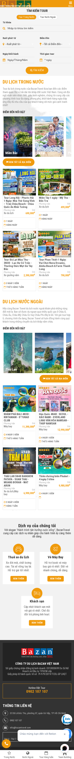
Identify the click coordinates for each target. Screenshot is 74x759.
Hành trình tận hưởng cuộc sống (15, 6)
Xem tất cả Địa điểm (19, 162)
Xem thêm (18, 578)
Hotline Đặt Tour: (37, 687)
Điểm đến (44, 38)
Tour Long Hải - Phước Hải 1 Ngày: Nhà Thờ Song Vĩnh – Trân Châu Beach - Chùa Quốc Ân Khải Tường (19, 202)
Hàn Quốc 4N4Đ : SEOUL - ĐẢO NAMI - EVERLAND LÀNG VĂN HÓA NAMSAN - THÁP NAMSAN (53, 419)
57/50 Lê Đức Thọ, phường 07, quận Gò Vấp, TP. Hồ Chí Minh (38, 713)
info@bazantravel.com (20, 727)
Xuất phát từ (9, 38)
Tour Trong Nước (26, 17)
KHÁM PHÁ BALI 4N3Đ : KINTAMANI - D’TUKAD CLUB (17, 417)
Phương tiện (9, 210)
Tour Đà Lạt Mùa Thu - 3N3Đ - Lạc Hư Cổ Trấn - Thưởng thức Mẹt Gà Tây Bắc (18, 264)
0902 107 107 (16, 720)
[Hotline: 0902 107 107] (6, 743)
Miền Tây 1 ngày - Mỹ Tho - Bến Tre (54, 199)
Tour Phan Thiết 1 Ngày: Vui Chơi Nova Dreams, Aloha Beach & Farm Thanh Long (54, 264)
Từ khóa (7, 22)
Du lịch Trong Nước (23, 82)
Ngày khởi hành (10, 54)
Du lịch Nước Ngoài (23, 301)
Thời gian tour (47, 54)
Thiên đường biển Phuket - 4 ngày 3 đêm (54, 478)
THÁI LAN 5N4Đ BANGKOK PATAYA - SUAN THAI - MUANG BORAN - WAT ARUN (18, 481)
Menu (70, 6)
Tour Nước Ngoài (48, 17)
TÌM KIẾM (38, 70)
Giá (33, 210)
